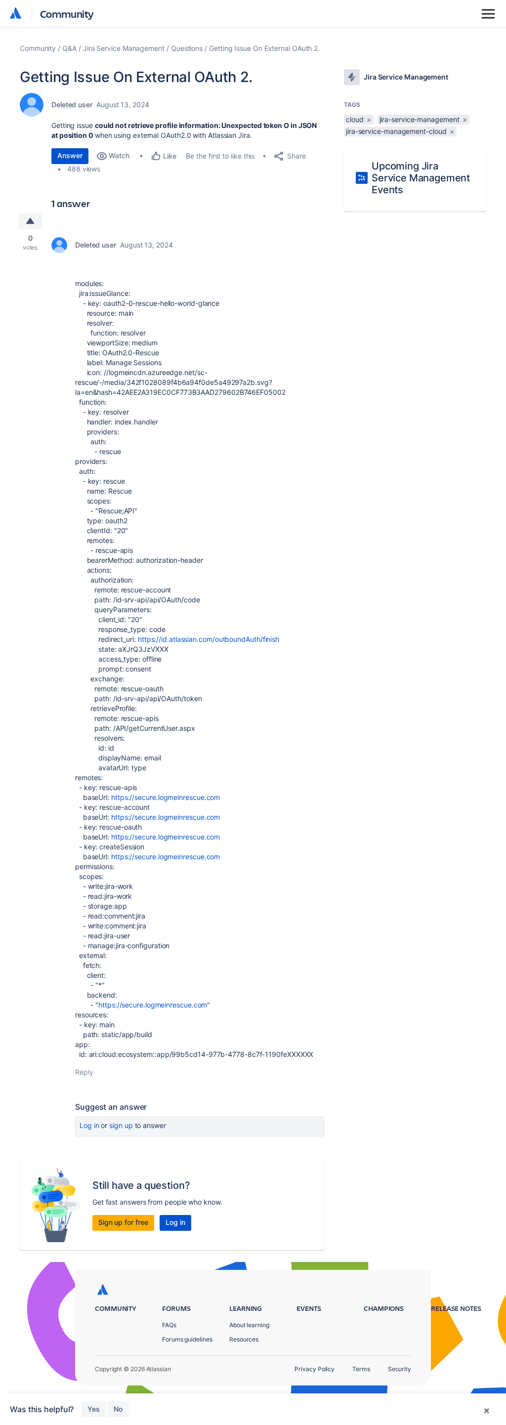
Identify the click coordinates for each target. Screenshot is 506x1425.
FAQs (169, 1325)
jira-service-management (420, 119)
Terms (361, 1369)
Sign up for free (123, 1222)
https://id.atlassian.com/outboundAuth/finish (208, 639)
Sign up (120, 1125)
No (118, 1409)
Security (399, 1369)
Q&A (69, 48)
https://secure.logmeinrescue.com (165, 797)
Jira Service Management (124, 48)
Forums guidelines (187, 1339)
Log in (89, 1125)
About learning (249, 1325)
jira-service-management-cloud (396, 131)
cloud (355, 119)
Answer (70, 155)
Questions (187, 48)
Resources (243, 1339)
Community (67, 13)
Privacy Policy (315, 1369)
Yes (93, 1409)
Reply (84, 1072)
